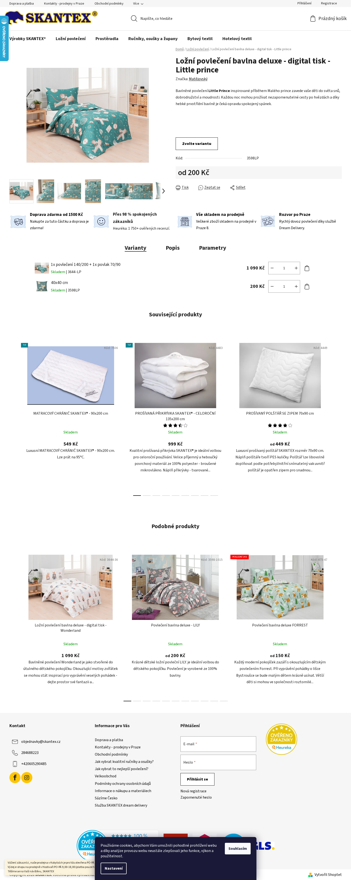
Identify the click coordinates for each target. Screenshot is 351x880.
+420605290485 (34, 763)
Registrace (329, 3)
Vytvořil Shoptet (328, 874)
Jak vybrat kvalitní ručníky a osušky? (124, 761)
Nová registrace (193, 791)
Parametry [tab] (212, 248)
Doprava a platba (21, 3)
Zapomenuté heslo (196, 797)
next (338, 418)
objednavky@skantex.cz (41, 741)
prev (13, 418)
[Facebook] (15, 777)
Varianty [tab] (135, 248)
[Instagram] (26, 777)
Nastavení (114, 868)
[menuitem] (28, 39)
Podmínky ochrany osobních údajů (123, 783)
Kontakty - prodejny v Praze (64, 3)
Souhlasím (237, 848)
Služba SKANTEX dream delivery (121, 805)
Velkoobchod (105, 776)
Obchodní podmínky (109, 3)
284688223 (30, 752)
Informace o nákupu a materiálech (123, 791)
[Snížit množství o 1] (272, 268)
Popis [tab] (173, 248)
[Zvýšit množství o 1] (296, 268)
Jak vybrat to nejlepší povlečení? (121, 769)
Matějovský (198, 79)
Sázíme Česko (106, 798)
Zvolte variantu (196, 143)
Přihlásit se (197, 779)
